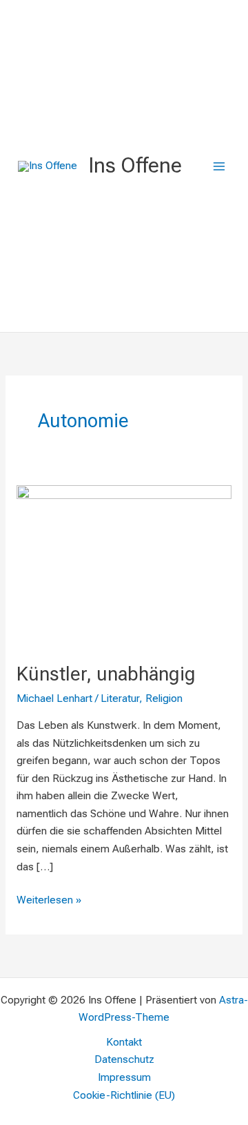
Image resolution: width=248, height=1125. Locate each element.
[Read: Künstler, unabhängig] (124, 565)
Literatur (120, 698)
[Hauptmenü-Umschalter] (219, 166)
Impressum (124, 1077)
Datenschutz (124, 1059)
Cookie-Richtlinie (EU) (124, 1095)
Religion (164, 698)
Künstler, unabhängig (106, 674)
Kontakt (124, 1042)
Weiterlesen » (49, 899)
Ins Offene (135, 165)
